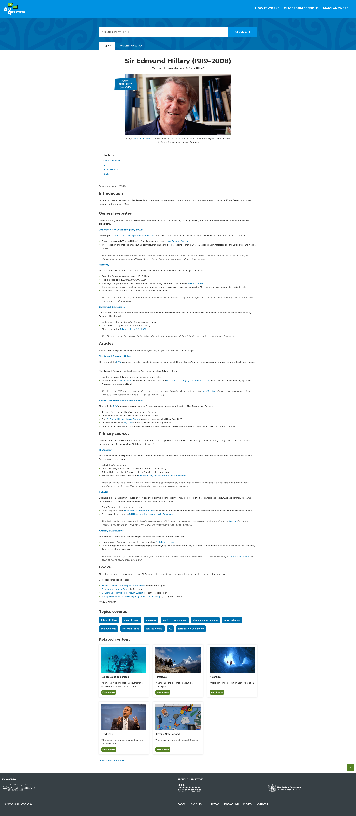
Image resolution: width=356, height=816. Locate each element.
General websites (111, 160)
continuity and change (175, 620)
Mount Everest (131, 620)
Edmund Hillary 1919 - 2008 (133, 329)
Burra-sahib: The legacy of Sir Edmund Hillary (188, 380)
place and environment (205, 620)
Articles (107, 165)
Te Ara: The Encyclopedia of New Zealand (134, 235)
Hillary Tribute (125, 380)
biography (151, 620)
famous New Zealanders (191, 628)
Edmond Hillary (109, 620)
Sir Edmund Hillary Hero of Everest (123, 419)
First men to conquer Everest (116, 589)
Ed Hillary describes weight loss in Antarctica (151, 514)
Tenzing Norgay (154, 628)
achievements (108, 628)
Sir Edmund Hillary (142, 138)
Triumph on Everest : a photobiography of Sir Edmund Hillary (131, 596)
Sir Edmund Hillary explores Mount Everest (122, 592)
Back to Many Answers (113, 760)
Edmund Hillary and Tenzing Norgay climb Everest (162, 475)
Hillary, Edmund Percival (176, 241)
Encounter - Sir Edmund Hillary (139, 510)
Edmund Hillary (195, 283)
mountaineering (130, 628)
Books (106, 174)
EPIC (118, 362)
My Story (128, 422)
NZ (170, 628)
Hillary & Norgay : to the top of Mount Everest (124, 585)
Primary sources (111, 169)
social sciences (232, 620)
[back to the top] (350, 767)
